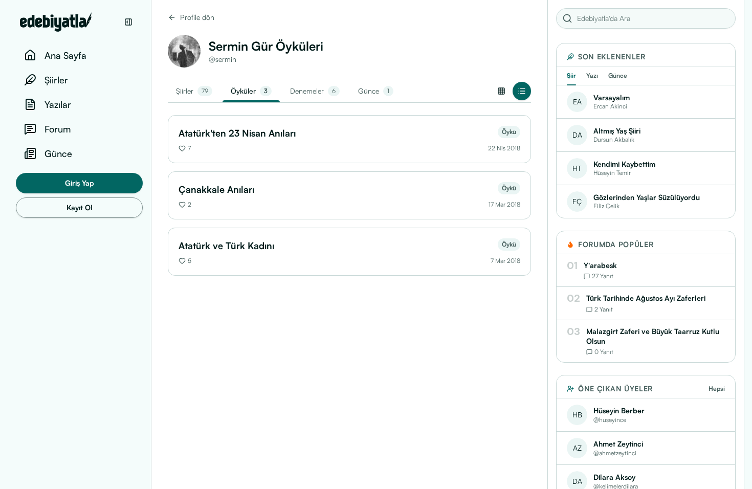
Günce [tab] (617, 75)
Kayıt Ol (80, 207)
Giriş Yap (79, 183)
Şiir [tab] (571, 75)
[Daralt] (128, 22)
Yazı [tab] (592, 75)
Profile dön (197, 17)
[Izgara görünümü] (501, 91)
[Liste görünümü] (522, 91)
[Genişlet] (151, 244)
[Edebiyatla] (69, 22)
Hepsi (717, 388)
